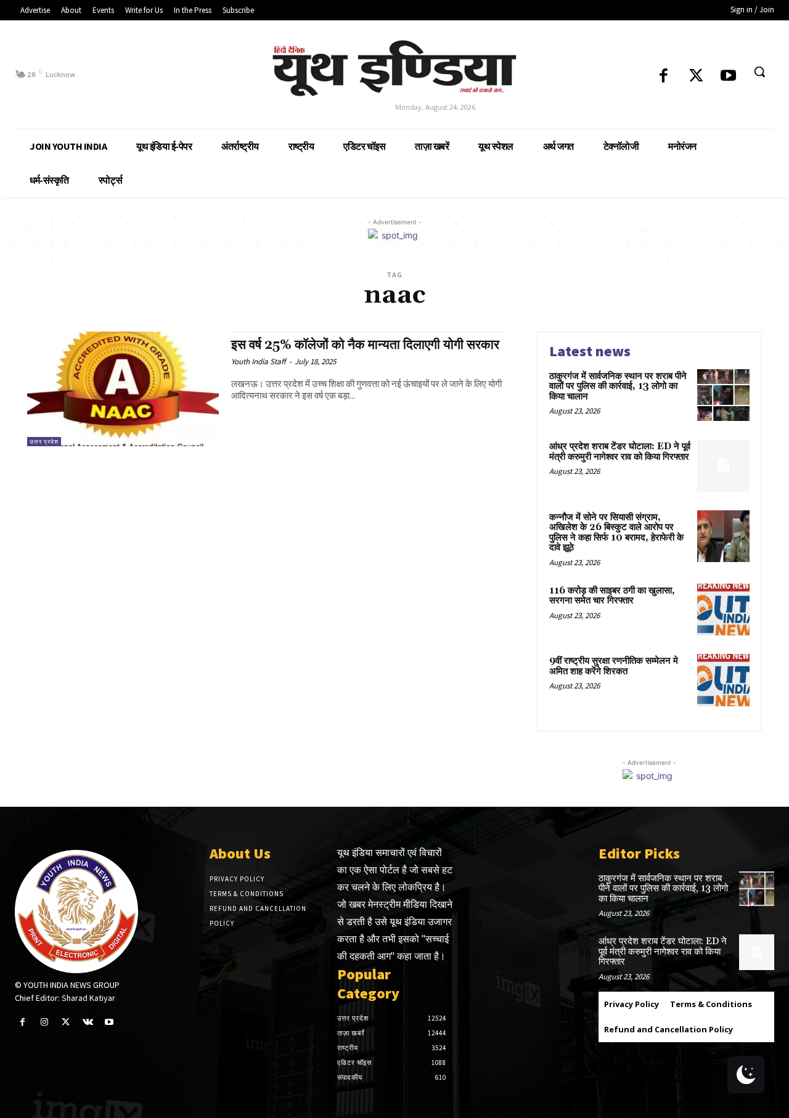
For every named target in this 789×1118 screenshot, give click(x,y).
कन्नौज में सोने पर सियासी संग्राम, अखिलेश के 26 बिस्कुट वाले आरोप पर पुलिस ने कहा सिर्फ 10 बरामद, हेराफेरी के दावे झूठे (616, 533)
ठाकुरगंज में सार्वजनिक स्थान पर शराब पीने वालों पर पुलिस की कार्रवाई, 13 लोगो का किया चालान (618, 386)
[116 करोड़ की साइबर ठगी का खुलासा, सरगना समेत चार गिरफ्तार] (723, 610)
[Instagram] (44, 1022)
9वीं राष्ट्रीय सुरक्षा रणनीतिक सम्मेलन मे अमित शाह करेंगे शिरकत (613, 666)
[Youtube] (728, 76)
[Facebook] (663, 76)
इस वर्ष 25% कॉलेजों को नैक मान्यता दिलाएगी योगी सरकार (365, 345)
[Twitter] (696, 76)
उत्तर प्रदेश (44, 442)
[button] (759, 71)
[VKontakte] (88, 1022)
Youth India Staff (258, 361)
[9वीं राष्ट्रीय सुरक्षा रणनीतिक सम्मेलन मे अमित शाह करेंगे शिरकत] (723, 680)
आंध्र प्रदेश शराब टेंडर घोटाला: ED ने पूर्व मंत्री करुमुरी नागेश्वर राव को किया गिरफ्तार (619, 452)
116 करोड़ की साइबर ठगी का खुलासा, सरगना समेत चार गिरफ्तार (612, 596)
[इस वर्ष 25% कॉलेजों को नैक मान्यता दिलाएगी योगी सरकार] (123, 389)
